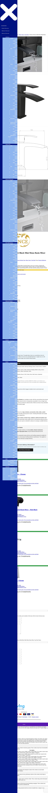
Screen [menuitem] (16, 196)
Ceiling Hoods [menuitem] (12, 95)
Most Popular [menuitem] (12, 468)
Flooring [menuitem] (7, 339)
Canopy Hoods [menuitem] (17, 77)
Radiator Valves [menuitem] (13, 363)
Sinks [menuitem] (11, 145)
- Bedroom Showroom (5, 33)
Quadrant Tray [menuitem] (17, 224)
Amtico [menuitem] (16, 351)
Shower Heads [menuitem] (17, 241)
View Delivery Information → (25, 449)
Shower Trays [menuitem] (12, 219)
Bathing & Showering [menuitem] (9, 179)
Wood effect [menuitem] (17, 343)
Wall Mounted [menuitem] (17, 303)
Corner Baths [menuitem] (17, 188)
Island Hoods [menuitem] (17, 84)
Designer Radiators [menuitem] (13, 385)
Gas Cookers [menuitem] (17, 44)
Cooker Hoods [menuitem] (12, 74)
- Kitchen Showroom (5, 28)
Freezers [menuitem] (16, 112)
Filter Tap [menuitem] (16, 167)
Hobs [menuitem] (11, 48)
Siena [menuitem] (16, 354)
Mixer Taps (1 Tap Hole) (24, 34)
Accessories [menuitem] (17, 93)
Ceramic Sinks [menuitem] (17, 157)
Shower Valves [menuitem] (13, 229)
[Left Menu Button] (8, 23)
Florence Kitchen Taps (20, 260)
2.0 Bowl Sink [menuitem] (17, 149)
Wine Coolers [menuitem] (17, 117)
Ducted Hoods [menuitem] (17, 96)
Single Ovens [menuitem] (17, 65)
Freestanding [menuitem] (17, 119)
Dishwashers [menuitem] (17, 137)
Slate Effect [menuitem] (17, 227)
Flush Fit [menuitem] (16, 100)
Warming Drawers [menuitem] (13, 122)
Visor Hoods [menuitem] (17, 88)
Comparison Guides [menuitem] (13, 478)
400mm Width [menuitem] (17, 399)
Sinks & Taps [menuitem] (8, 144)
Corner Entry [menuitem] (17, 203)
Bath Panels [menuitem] (17, 194)
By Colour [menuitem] (12, 420)
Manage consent (35, 716)
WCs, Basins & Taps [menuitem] (9, 242)
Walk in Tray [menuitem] (17, 225)
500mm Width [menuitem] (17, 400)
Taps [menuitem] (11, 166)
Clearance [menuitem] (12, 465)
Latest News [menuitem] (12, 477)
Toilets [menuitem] (11, 244)
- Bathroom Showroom (5, 30)
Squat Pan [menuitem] (16, 260)
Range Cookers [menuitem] (13, 123)
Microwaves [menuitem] (12, 118)
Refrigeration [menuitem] (12, 109)
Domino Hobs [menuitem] (17, 62)
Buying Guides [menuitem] (13, 469)
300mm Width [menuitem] (17, 398)
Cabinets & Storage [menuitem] (13, 306)
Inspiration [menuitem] (7, 466)
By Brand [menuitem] (12, 440)
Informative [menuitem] (12, 470)
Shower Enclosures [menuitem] (13, 200)
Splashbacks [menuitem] (17, 92)
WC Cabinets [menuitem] (12, 310)
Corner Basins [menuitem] (17, 267)
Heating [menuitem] (7, 361)
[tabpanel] (24, 757)
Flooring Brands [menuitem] (13, 347)
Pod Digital (25, 716)
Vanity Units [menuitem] (12, 302)
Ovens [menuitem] (11, 64)
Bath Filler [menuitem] (17, 284)
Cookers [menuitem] (11, 38)
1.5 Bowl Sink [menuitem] (17, 148)
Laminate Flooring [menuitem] (13, 355)
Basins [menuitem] (11, 262)
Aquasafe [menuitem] (16, 356)
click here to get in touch (21, 274)
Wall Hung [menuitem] (17, 307)
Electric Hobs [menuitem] (17, 60)
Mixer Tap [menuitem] (16, 171)
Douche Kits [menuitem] (12, 293)
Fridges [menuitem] (16, 110)
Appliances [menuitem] (7, 36)
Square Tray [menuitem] (17, 220)
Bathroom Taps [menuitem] (13, 277)
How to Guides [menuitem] (13, 473)
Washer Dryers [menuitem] (17, 141)
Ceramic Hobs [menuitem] (17, 61)
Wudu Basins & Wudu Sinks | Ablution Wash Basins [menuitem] (17, 275)
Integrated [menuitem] (16, 121)
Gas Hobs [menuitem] (16, 49)
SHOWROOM (3, 25)
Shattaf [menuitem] (16, 299)
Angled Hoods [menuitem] (17, 75)
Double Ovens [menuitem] (17, 71)
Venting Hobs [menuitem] (17, 53)
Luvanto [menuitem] (16, 352)
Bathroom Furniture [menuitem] (9, 301)
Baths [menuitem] (11, 180)
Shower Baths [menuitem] (17, 187)
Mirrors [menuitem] (11, 311)
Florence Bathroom (42, 260)
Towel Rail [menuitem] (12, 396)
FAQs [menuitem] (11, 471)
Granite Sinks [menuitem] (17, 156)
